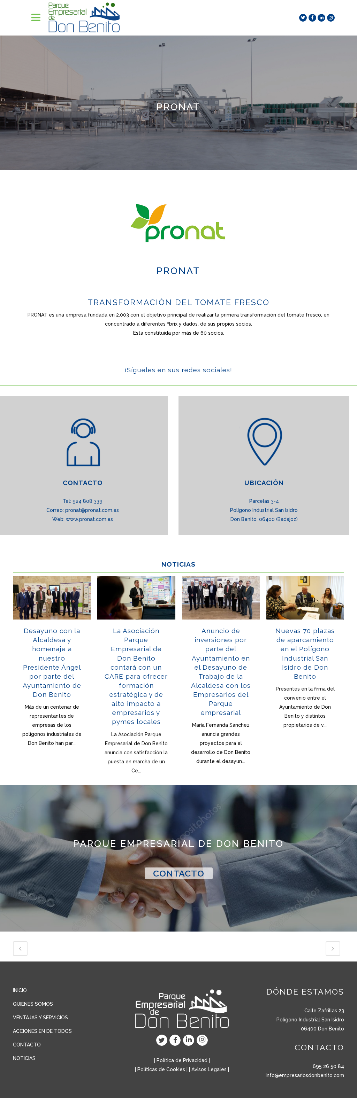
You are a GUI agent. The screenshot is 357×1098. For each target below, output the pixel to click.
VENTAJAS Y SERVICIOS (40, 1017)
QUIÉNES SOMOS (33, 1004)
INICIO (20, 990)
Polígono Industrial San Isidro (310, 1019)
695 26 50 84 (328, 1066)
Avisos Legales (209, 1069)
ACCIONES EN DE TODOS (42, 1031)
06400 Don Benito (322, 1028)
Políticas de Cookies (161, 1069)
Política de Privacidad (182, 1060)
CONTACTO (178, 873)
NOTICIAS (24, 1058)
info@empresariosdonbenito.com (305, 1075)
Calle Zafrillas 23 (324, 1010)
